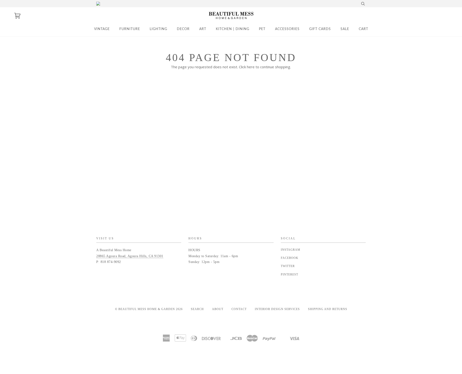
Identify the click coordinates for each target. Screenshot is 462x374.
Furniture (129, 29)
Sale (344, 29)
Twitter (288, 266)
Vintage (102, 29)
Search (197, 309)
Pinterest (289, 274)
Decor (183, 29)
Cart (363, 29)
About (217, 309)
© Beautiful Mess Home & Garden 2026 (149, 309)
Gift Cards (320, 29)
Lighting (158, 29)
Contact (239, 309)
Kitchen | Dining (232, 29)
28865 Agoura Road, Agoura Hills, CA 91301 (129, 256)
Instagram (290, 249)
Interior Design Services (277, 309)
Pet (262, 29)
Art (202, 29)
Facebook (289, 258)
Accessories (287, 29)
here (251, 66)
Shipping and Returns (327, 309)
